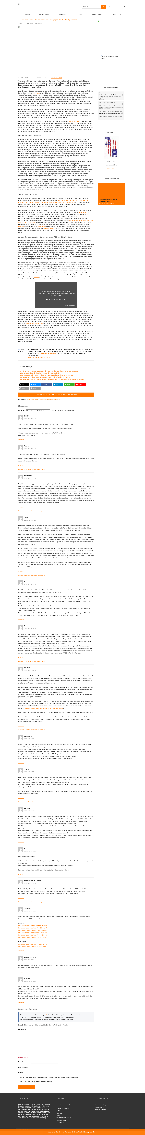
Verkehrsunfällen (48, 228)
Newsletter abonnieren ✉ (63, 1105)
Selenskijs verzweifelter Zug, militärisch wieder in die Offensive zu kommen (45, 377)
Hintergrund (44, 15)
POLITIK (59, 1113)
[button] (24, 384)
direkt (95, 1132)
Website (20, 1072)
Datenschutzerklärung (100, 1105)
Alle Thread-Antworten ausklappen (64, 410)
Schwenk (36, 93)
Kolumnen (117, 15)
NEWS (58, 1111)
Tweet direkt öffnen (70, 305)
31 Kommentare (38, 23)
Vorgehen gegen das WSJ (34, 323)
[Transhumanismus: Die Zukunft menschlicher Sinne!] (111, 190)
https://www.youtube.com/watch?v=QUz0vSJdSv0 (33, 932)
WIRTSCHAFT (60, 1115)
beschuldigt (41, 226)
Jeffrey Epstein (39, 399)
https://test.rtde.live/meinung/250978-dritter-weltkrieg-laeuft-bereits (43, 708)
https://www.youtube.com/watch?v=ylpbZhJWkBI (32, 944)
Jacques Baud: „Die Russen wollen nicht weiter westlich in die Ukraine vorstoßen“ (47, 375)
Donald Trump (30, 399)
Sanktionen (82, 212)
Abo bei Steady (83, 1132)
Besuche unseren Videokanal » (107, 204)
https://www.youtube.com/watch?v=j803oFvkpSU (32, 928)
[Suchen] (103, 7)
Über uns (26, 15)
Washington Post (74, 121)
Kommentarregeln (99, 1107)
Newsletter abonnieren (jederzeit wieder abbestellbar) (36, 1081)
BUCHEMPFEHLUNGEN (63, 1118)
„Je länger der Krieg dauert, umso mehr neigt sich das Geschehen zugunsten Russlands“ (50, 371)
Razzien (21, 226)
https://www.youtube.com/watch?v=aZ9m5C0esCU (33, 930)
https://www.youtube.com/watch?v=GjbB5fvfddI (32, 937)
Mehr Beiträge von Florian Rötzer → (40, 357)
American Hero (111, 165)
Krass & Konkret (98, 15)
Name (20, 1062)
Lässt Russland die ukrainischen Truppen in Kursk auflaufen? (40, 373)
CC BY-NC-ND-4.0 (56, 78)
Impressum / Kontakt (100, 1109)
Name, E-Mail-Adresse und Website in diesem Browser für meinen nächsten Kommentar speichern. (49, 1077)
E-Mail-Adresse (23, 1067)
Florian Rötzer (29, 23)
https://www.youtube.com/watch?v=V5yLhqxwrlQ (32, 946)
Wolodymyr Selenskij (55, 399)
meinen (36, 277)
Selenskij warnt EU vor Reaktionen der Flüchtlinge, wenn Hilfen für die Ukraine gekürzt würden (52, 379)
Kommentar (63, 15)
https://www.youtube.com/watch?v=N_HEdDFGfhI (33, 935)
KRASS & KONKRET (62, 1122)
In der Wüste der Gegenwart (47, 353)
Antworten (21, 439)
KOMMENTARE (61, 1120)
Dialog (79, 15)
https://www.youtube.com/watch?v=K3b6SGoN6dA (33, 925)
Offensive (46, 399)
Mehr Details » (111, 168)
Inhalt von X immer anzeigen (56, 299)
